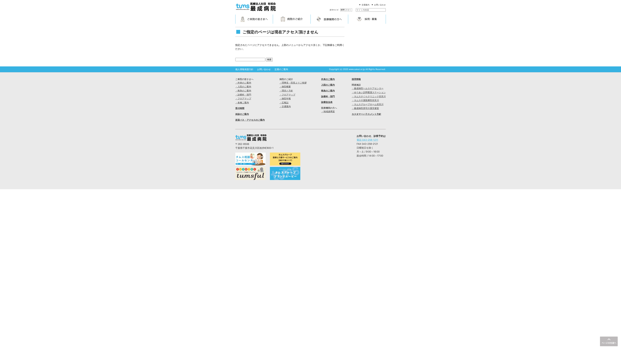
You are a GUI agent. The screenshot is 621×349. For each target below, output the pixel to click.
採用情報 (356, 79)
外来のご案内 (328, 79)
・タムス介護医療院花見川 (365, 100)
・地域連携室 (328, 111)
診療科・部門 (328, 96)
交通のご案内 (281, 69)
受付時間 (239, 108)
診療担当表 (326, 102)
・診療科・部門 (243, 94)
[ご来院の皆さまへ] (254, 19)
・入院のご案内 (243, 86)
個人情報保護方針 (244, 69)
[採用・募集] (367, 19)
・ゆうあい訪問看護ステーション (369, 92)
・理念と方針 (286, 90)
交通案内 (365, 5)
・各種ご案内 (242, 102)
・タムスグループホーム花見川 (367, 104)
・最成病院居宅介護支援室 (365, 108)
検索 (269, 59)
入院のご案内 (328, 85)
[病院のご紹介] (291, 19)
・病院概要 (285, 86)
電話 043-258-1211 (367, 139)
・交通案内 (285, 106)
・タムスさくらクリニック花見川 (369, 96)
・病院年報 (285, 98)
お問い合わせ (380, 5)
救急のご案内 (328, 90)
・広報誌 (284, 102)
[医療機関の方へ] (329, 19)
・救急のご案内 (243, 90)
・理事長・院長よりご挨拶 (293, 82)
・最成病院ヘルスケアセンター (367, 88)
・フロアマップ (243, 98)
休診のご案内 (242, 114)
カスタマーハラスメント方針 (366, 114)
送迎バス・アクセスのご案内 (250, 120)
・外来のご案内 (243, 82)
